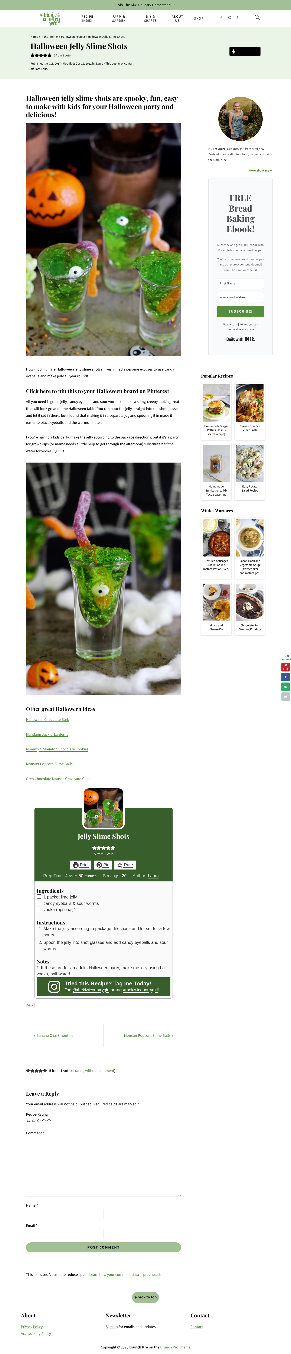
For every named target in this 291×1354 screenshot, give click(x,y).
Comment (35, 1133)
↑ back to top (145, 1297)
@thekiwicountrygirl (91, 990)
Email (31, 1225)
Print (84, 864)
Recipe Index (87, 19)
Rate (128, 864)
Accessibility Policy (36, 1333)
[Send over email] (285, 687)
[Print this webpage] (285, 696)
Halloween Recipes (73, 37)
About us (178, 19)
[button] (32, 55)
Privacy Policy (32, 1326)
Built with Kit (240, 339)
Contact (196, 1326)
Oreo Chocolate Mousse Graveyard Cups (58, 779)
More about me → (261, 170)
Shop (199, 19)
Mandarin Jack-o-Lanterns (47, 734)
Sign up (112, 1326)
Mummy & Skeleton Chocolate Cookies (57, 749)
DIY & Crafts (150, 19)
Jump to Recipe (247, 51)
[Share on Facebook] (285, 677)
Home (34, 37)
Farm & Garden (119, 19)
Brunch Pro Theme (175, 1347)
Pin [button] (105, 864)
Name (32, 1205)
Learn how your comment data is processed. (125, 1274)
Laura (153, 875)
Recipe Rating (37, 1114)
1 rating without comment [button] (93, 1070)
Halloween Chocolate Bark (47, 719)
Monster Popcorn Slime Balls (49, 764)
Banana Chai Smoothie (54, 1035)
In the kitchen (50, 37)
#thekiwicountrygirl (140, 990)
